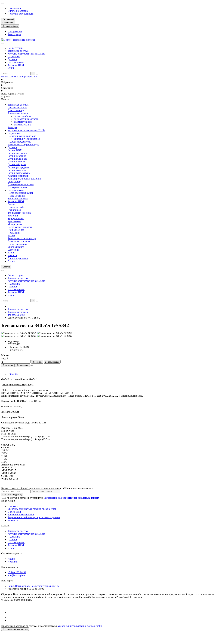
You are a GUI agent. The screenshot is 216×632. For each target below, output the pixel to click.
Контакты (13, 520)
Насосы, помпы (16, 62)
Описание (13, 374)
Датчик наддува (16, 161)
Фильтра (12, 127)
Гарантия (13, 506)
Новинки (13, 561)
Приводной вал (16, 229)
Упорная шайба (16, 247)
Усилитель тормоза (18, 198)
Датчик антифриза (18, 153)
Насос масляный (16, 195)
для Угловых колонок (19, 212)
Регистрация (14, 34)
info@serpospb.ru (29, 76)
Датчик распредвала (18, 167)
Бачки (11, 68)
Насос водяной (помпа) (20, 192)
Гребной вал (14, 210)
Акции (11, 261)
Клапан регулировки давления (24, 178)
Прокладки (14, 232)
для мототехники (23, 121)
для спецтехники (23, 124)
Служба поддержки (11, 553)
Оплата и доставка (18, 10)
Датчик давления (17, 156)
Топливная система (18, 50)
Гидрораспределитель (19, 141)
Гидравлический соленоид (22, 136)
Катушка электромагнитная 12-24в (26, 53)
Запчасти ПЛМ (16, 65)
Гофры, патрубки (17, 207)
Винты (11, 204)
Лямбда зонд (14, 181)
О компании (14, 8)
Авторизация (15, 31)
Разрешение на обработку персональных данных (34, 517)
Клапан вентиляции (18, 175)
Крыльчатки (14, 221)
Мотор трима (15, 224)
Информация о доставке (21, 514)
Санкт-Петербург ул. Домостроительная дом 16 (33, 586)
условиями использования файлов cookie (80, 626)
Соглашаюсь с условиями (15, 629)
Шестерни (13, 249)
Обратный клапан (17, 107)
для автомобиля (22, 116)
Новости (12, 255)
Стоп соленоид (16, 110)
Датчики (12, 59)
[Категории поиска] (2, 43)
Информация (8, 500)
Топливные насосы (18, 113)
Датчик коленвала (17, 158)
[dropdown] (2, 3)
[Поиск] (37, 74)
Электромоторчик (17, 187)
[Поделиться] (31, 365)
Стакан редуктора (17, 244)
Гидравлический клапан (27, 138)
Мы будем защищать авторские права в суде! (32, 508)
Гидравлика (14, 56)
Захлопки (13, 215)
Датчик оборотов (17, 164)
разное (11, 235)
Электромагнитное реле (21, 184)
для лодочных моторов (26, 119)
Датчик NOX (15, 150)
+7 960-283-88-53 (10, 76)
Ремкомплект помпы (19, 241)
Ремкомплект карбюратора (22, 238)
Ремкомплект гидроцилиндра (23, 144)
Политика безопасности (21, 13)
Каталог (5, 525)
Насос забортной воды (20, 227)
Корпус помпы (16, 218)
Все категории (15, 48)
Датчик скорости (17, 170)
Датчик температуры (19, 173)
